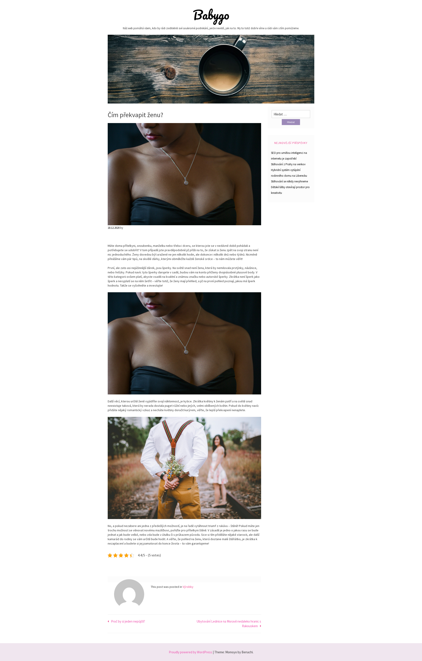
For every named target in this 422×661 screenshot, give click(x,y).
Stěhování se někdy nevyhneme (289, 181)
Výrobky (188, 587)
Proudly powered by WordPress (190, 652)
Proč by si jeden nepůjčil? (128, 621)
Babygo (211, 15)
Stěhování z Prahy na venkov (288, 164)
